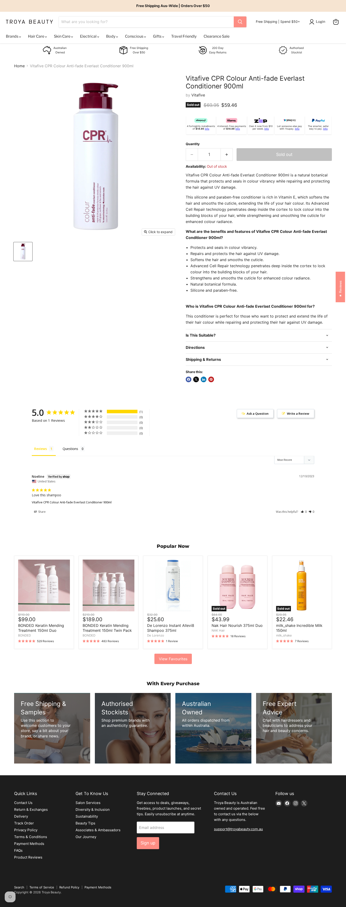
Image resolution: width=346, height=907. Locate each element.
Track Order (24, 823)
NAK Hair (218, 630)
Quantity (193, 144)
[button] (303, 512)
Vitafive (198, 95)
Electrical (88, 36)
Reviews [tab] (40, 448)
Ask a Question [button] (258, 413)
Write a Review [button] (298, 413)
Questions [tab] (70, 448)
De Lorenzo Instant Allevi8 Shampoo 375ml (170, 628)
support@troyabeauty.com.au (238, 829)
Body (111, 36)
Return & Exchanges (31, 809)
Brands (12, 36)
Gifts (157, 36)
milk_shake (284, 635)
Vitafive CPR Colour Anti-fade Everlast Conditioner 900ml (72, 502)
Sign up (148, 842)
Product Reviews (28, 857)
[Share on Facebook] (188, 379)
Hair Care (36, 36)
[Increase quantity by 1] (227, 154)
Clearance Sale (216, 36)
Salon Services (88, 802)
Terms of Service (41, 887)
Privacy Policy (25, 830)
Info (207, 128)
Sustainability (87, 816)
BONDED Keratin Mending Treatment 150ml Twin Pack (107, 628)
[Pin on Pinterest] (211, 379)
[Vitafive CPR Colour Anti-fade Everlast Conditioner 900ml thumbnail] (23, 251)
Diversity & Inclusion (93, 809)
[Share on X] (196, 379)
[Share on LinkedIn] (203, 379)
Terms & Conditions (30, 837)
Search (19, 887)
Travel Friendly (184, 36)
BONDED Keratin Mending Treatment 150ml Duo (41, 628)
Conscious (134, 36)
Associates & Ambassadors (98, 830)
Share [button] (41, 512)
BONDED (24, 635)
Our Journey (86, 837)
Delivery (21, 816)
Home (19, 66)
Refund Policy (69, 887)
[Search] (240, 21)
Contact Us (23, 802)
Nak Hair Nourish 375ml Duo (237, 625)
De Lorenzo (155, 635)
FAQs (18, 850)
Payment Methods (29, 843)
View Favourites (173, 658)
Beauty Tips (85, 823)
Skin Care (62, 36)
